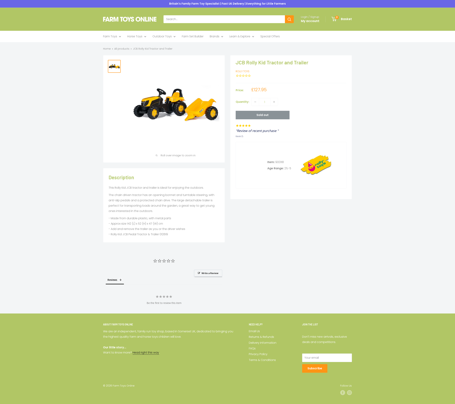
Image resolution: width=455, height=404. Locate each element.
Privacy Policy (258, 354)
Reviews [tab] (112, 279)
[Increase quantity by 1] (274, 102)
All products (121, 49)
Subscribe (314, 368)
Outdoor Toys (162, 36)
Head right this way (146, 352)
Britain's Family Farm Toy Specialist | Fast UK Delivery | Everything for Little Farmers (227, 4)
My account (310, 21)
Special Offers (270, 36)
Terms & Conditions (262, 360)
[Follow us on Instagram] (349, 392)
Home (107, 49)
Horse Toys (134, 36)
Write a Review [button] (210, 273)
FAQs (252, 348)
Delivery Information (262, 343)
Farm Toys (110, 36)
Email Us (254, 331)
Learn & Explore (239, 36)
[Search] (289, 19)
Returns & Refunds (261, 337)
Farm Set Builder (193, 36)
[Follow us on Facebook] (342, 392)
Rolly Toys (242, 71)
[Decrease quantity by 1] (255, 102)
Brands (214, 36)
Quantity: (242, 102)
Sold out (262, 115)
